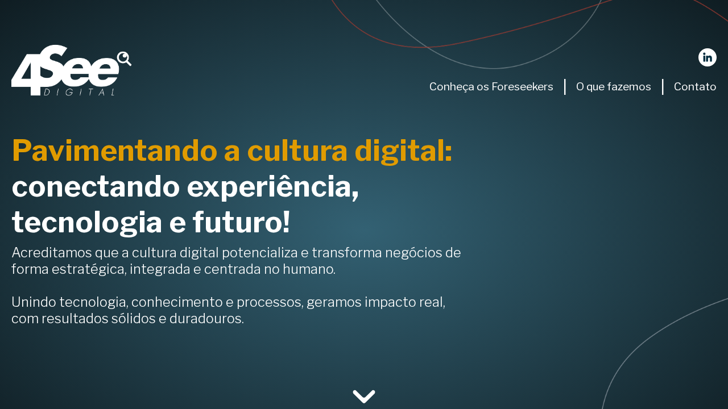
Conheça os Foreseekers (491, 86)
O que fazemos (613, 86)
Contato (695, 86)
